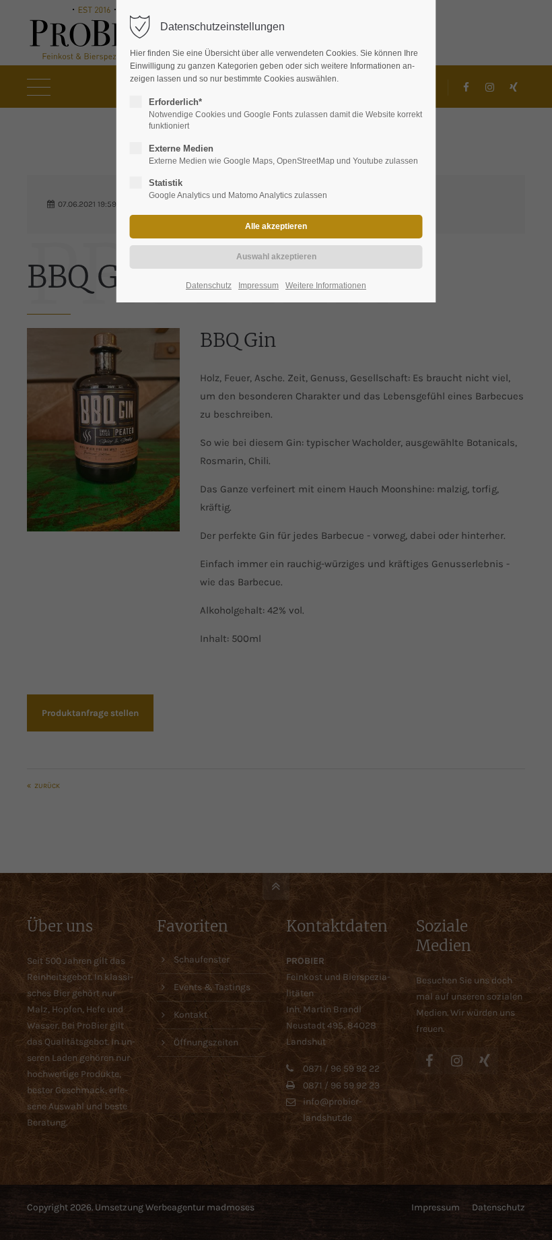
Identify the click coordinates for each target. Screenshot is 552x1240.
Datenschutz (209, 285)
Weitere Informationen (325, 285)
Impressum (258, 285)
